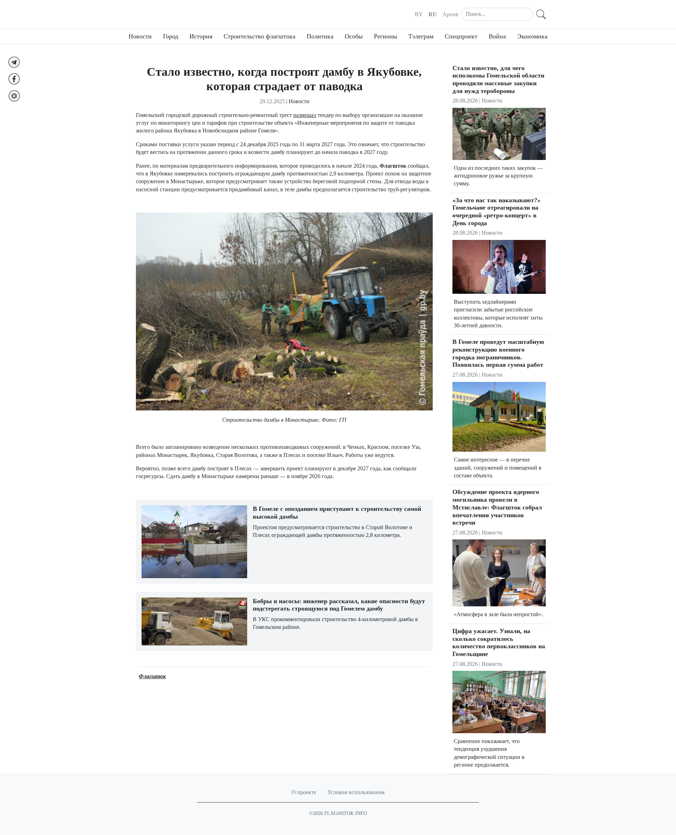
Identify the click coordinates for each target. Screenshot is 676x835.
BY (419, 14)
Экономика (532, 36)
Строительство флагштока (259, 36)
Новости (140, 36)
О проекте (304, 792)
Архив (450, 14)
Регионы (385, 36)
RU (432, 14)
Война (497, 36)
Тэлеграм (420, 36)
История (200, 36)
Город (170, 36)
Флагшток (152, 676)
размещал (304, 115)
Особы (354, 36)
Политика (320, 36)
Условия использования (355, 792)
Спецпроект (461, 36)
